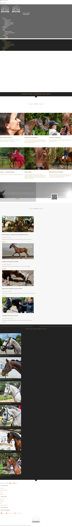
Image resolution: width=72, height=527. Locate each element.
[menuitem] (4, 35)
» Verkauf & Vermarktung (8, 22)
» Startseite (4, 39)
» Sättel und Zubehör (8, 31)
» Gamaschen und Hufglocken (9, 32)
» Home (3, 17)
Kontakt (1, 492)
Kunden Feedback (5, 318)
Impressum (2, 488)
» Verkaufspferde (5, 26)
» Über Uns (4, 18)
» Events (3, 28)
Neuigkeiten (4, 237)
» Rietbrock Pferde (7, 20)
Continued (4, 241)
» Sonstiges (6, 33)
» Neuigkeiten (4, 27)
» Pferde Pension (7, 25)
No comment (9, 237)
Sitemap (1, 494)
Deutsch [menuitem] (3, 513)
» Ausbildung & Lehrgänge (9, 23)
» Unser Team (6, 21)
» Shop (3, 30)
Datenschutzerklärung (3, 490)
